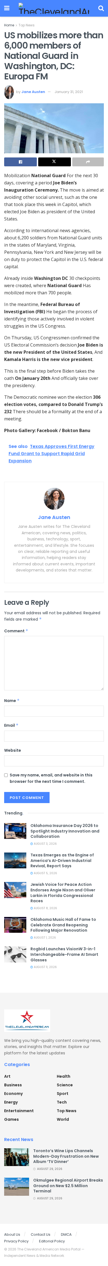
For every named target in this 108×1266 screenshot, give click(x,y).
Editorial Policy (52, 1241)
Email (11, 725)
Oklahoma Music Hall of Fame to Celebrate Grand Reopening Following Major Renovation (63, 925)
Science (65, 1085)
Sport (62, 1093)
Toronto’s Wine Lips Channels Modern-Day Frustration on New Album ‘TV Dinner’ (66, 1156)
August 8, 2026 (45, 908)
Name (12, 700)
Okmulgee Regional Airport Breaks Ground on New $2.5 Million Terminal (68, 1185)
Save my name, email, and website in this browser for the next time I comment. (51, 778)
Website (12, 750)
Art (7, 1076)
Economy (13, 1093)
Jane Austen (33, 91)
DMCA (66, 1234)
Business (13, 1085)
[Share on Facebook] (20, 161)
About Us (12, 1234)
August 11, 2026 (45, 967)
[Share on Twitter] (54, 161)
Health (63, 1076)
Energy (11, 1102)
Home (9, 25)
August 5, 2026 (45, 873)
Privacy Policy (16, 1241)
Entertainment (19, 1111)
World (63, 1119)
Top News (27, 25)
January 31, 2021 (69, 91)
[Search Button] (101, 8)
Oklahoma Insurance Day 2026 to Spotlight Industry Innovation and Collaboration (64, 831)
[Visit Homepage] (54, 8)
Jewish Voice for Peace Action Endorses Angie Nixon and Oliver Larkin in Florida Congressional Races (62, 893)
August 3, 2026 (45, 844)
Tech (62, 1102)
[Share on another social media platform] (88, 161)
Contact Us (40, 1234)
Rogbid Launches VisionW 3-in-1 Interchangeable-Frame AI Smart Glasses (64, 954)
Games (11, 1119)
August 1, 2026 (44, 938)
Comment (16, 631)
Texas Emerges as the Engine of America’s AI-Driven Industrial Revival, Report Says (62, 860)
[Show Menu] (6, 8)
